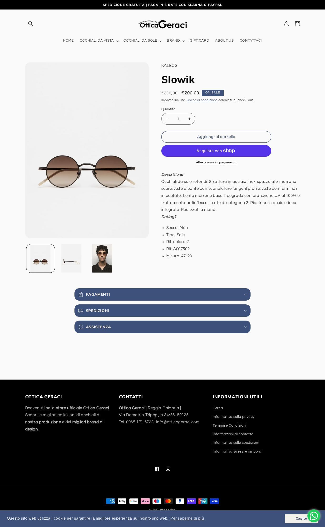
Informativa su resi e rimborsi (237, 451)
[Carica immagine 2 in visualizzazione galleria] (71, 258)
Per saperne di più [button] (187, 518)
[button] (30, 23)
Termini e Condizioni (229, 425)
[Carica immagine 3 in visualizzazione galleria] (102, 258)
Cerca (218, 408)
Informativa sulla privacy (234, 417)
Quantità (168, 109)
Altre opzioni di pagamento (216, 162)
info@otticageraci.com (178, 422)
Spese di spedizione (202, 100)
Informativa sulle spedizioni (236, 442)
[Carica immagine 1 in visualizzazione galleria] (40, 258)
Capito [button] (301, 518)
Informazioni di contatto (233, 434)
